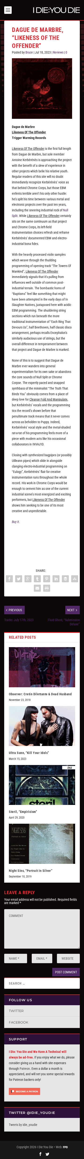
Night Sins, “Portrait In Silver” (30, 871)
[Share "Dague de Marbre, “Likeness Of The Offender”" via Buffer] (65, 578)
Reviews (58, 52)
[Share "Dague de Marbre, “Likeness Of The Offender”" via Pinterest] (46, 578)
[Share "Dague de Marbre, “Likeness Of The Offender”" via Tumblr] (37, 578)
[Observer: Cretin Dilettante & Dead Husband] (42, 667)
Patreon (25, 1068)
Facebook (18, 1022)
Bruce (29, 52)
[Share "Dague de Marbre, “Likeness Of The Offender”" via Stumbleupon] (74, 578)
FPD (65, 1147)
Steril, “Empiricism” (23, 812)
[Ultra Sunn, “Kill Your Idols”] (42, 726)
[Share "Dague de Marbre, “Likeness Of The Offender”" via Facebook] (9, 578)
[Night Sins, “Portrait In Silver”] (42, 844)
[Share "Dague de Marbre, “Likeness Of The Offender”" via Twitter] (18, 578)
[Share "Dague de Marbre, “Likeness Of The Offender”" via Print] (46, 588)
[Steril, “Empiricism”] (42, 785)
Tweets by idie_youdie (23, 1125)
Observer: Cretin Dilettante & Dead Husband (40, 694)
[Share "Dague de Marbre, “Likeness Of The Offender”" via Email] (37, 588)
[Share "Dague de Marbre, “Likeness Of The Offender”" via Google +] (28, 578)
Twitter (16, 1011)
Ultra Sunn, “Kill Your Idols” (29, 753)
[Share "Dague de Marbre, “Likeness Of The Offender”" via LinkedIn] (56, 578)
